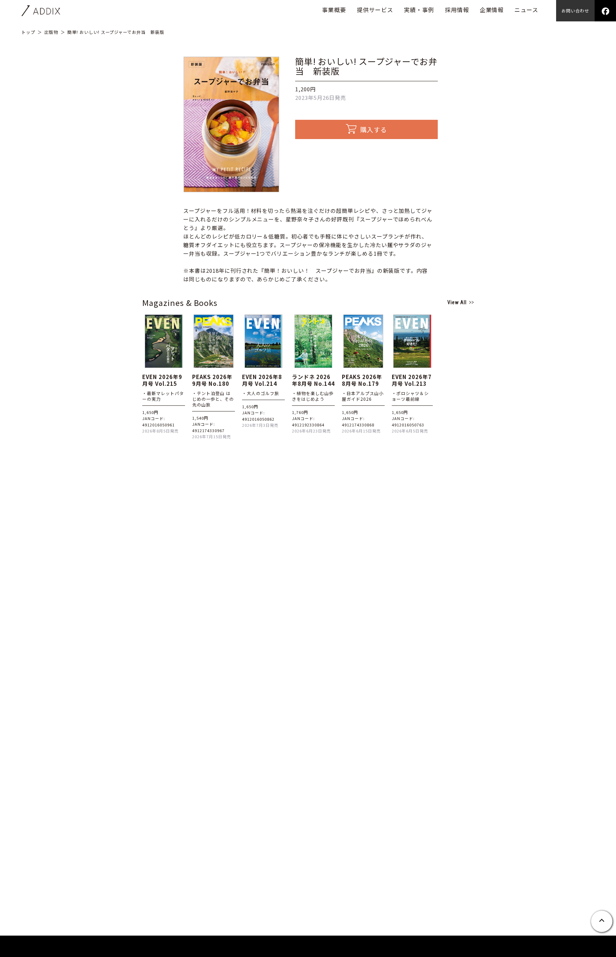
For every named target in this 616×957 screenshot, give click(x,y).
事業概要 (334, 9)
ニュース (526, 9)
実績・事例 (419, 9)
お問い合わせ (575, 10)
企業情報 (492, 9)
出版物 (51, 32)
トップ (28, 32)
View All (457, 302)
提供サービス (375, 9)
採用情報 (457, 9)
